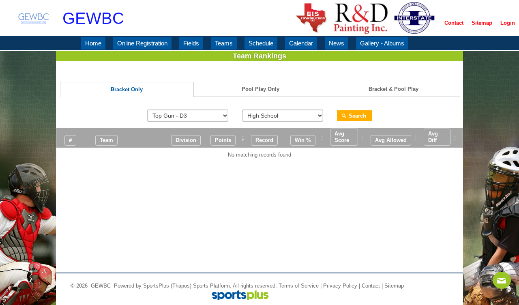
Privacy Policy (340, 286)
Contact (371, 286)
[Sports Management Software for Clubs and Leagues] (237, 296)
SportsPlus (156, 286)
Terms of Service (299, 286)
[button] (223, 140)
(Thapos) (181, 286)
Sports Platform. (212, 286)
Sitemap (394, 286)
